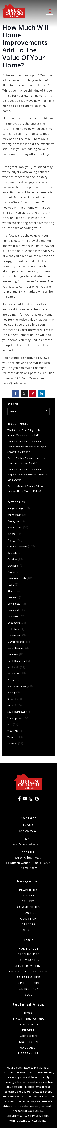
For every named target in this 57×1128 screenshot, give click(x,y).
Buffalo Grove (14, 527)
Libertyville (13, 616)
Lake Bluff (12, 597)
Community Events (17, 546)
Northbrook (13, 673)
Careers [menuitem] (28, 924)
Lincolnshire (13, 622)
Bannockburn (14, 514)
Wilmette (12, 737)
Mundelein (12, 654)
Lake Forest (13, 603)
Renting (11, 692)
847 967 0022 (30, 1091)
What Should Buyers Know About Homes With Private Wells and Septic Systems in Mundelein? (26, 446)
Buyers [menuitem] (28, 895)
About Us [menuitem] (29, 912)
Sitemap (24, 1120)
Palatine (11, 679)
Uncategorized (15, 718)
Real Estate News (16, 686)
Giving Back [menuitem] (28, 989)
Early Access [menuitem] (28, 960)
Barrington (13, 521)
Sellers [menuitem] (28, 901)
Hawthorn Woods (16, 578)
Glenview (12, 559)
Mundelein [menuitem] (28, 1042)
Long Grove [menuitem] (28, 1024)
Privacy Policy (41, 1115)
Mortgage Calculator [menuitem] (28, 971)
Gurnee (11, 571)
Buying (11, 540)
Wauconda (13, 730)
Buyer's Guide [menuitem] (28, 983)
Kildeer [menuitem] (28, 1030)
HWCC (10, 584)
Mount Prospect (16, 648)
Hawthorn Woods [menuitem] (28, 1019)
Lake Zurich (13, 609)
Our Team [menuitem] (28, 918)
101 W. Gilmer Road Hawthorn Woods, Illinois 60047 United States (28, 863)
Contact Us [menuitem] (28, 930)
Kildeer (11, 590)
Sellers (10, 698)
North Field (13, 667)
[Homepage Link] (14, 11)
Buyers (11, 533)
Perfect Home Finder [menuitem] (29, 966)
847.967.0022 (28, 830)
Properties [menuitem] (28, 890)
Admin (13, 1120)
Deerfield (12, 552)
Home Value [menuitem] (28, 948)
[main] (28, 381)
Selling (10, 705)
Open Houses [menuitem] (29, 954)
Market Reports (15, 641)
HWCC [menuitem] (28, 1013)
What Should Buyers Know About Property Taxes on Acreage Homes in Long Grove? (27, 474)
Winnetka (12, 743)
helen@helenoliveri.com (18, 383)
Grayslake (12, 565)
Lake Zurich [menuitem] (29, 1036)
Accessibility (39, 1120)
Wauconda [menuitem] (28, 1047)
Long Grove (13, 635)
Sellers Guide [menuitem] (28, 977)
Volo (9, 724)
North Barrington (16, 660)
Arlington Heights (16, 508)
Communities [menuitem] (28, 907)
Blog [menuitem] (28, 994)
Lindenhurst (13, 629)
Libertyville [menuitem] (28, 1053)
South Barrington (16, 711)
